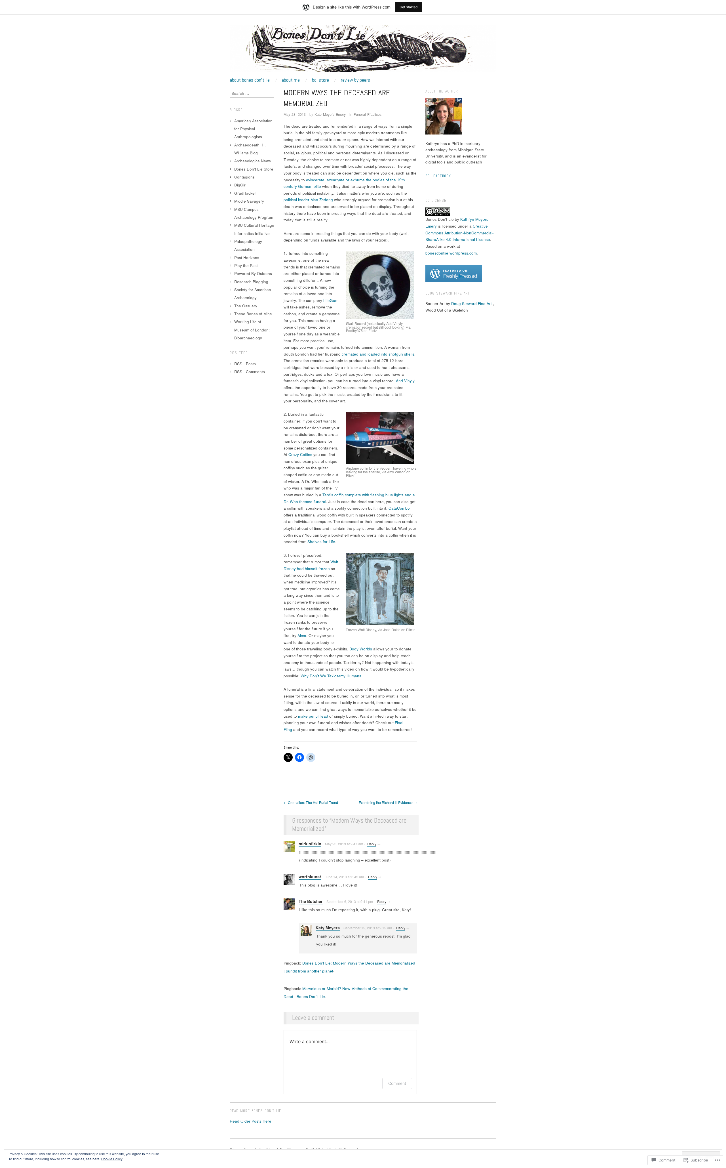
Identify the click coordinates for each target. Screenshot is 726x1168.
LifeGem (330, 300)
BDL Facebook (438, 176)
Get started (409, 7)
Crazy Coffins (300, 454)
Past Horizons (246, 257)
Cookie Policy (112, 1158)
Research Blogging (251, 281)
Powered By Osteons (253, 273)
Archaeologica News (252, 160)
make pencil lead (313, 716)
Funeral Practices (367, 114)
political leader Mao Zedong (308, 199)
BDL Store (320, 80)
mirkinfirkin (310, 843)
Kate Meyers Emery (330, 114)
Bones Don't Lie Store (253, 169)
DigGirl (240, 185)
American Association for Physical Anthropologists (253, 129)
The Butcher (311, 901)
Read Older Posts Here (250, 1121)
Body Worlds (360, 649)
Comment (397, 1083)
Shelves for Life (321, 541)
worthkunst (310, 876)
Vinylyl (409, 380)
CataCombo (399, 508)
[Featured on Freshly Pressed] (453, 273)
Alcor (301, 635)
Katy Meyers (328, 927)
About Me (291, 80)
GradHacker (245, 193)
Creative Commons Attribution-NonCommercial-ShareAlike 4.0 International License (459, 232)
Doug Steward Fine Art (471, 303)
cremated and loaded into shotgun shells (378, 354)
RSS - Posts (245, 363)
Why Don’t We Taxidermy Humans (331, 675)
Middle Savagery (249, 201)
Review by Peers (355, 80)
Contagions (244, 177)
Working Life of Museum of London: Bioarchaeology (252, 330)
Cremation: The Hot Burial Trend (311, 802)
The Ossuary (245, 305)
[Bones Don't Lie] (363, 51)
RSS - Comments (249, 371)
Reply (371, 843)
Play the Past (246, 265)
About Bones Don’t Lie (250, 80)
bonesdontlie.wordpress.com (451, 253)
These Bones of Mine (253, 313)
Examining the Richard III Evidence (388, 802)
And (400, 380)
